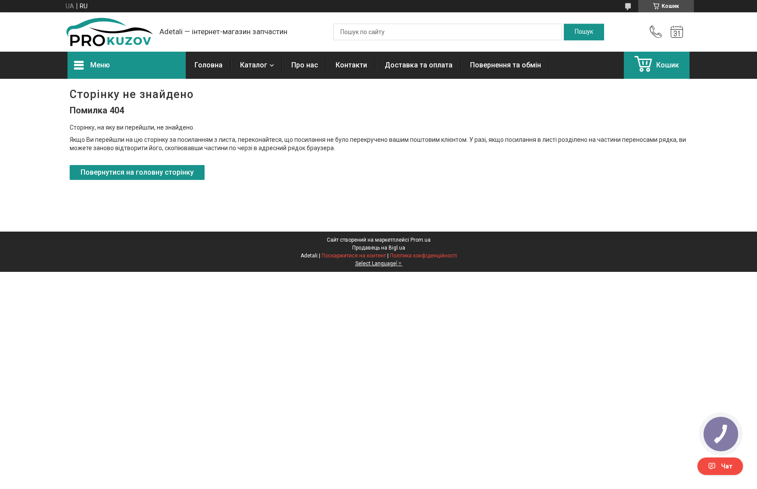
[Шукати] (584, 32)
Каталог (253, 65)
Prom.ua (420, 240)
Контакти (351, 65)
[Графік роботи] (677, 32)
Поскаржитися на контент (354, 256)
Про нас (304, 65)
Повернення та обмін (505, 65)
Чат (726, 466)
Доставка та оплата (419, 65)
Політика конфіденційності (423, 256)
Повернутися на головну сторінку (137, 172)
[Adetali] (109, 32)
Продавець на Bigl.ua (378, 248)
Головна (209, 65)
